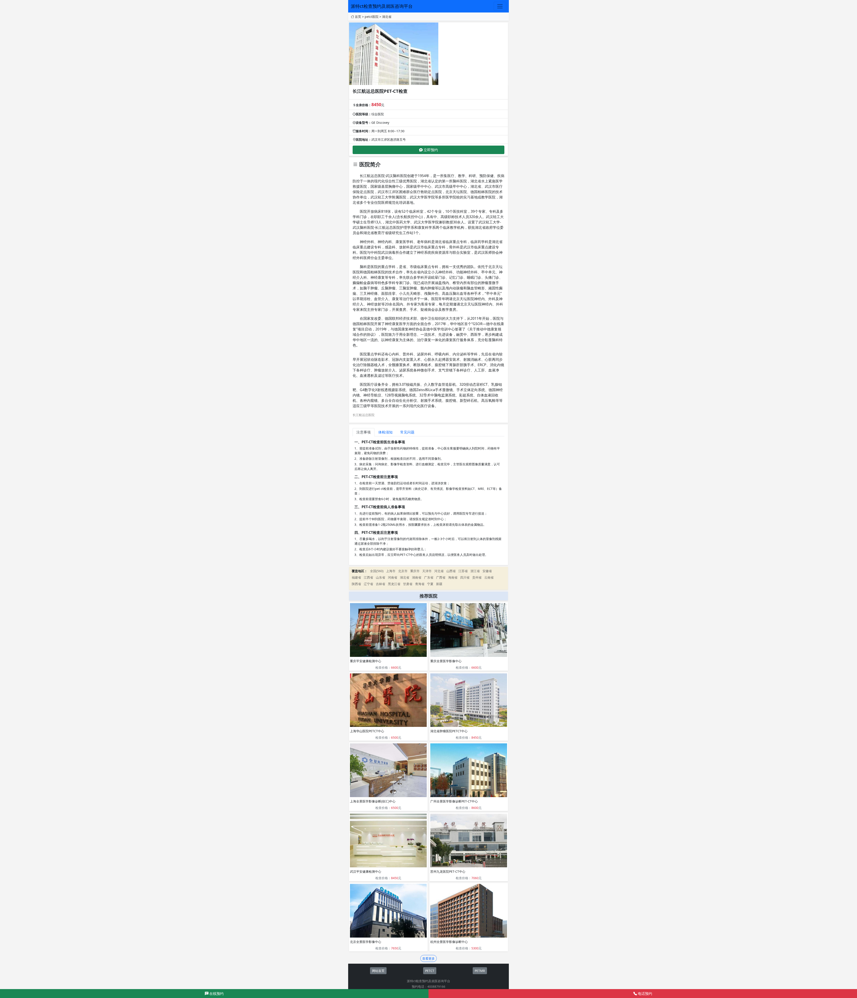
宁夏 (430, 584)
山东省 (380, 577)
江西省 (368, 577)
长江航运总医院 (363, 415)
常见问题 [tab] (407, 432)
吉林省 (380, 584)
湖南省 (416, 577)
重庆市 (415, 571)
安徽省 (487, 571)
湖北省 (386, 16)
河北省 (439, 571)
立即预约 (430, 149)
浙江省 (475, 571)
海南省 (453, 577)
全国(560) (376, 571)
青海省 (419, 584)
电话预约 (644, 993)
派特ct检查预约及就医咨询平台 (382, 6)
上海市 (390, 571)
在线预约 (216, 993)
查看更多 (428, 958)
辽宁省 (368, 584)
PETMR (480, 971)
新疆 (439, 584)
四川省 (465, 577)
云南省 (489, 577)
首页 (358, 16)
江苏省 (463, 571)
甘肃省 (407, 584)
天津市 (427, 571)
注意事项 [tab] (363, 432)
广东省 (428, 577)
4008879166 (436, 986)
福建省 (356, 577)
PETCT (429, 971)
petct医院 (372, 16)
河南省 (392, 577)
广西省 (440, 577)
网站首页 (378, 971)
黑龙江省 (394, 584)
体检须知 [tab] (385, 432)
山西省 (451, 571)
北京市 (403, 571)
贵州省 (477, 577)
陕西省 (356, 584)
